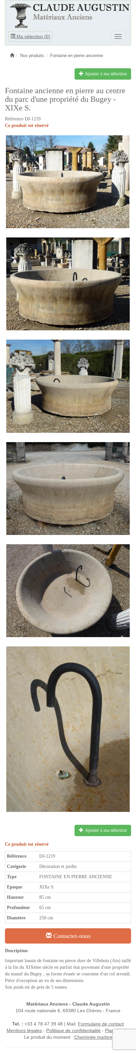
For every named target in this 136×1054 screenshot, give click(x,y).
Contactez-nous (71, 936)
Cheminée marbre (93, 1037)
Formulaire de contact (101, 1023)
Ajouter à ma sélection (105, 73)
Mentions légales (24, 1030)
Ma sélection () (32, 36)
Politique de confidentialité (73, 1030)
